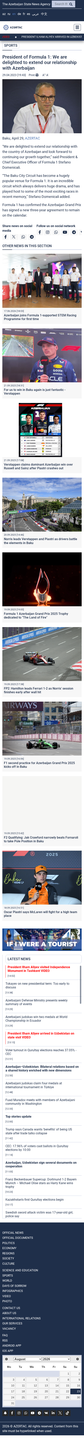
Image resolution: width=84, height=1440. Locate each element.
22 (67, 1391)
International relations (21, 1318)
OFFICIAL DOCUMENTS (17, 1238)
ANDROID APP (11, 1345)
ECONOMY (9, 1248)
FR (24, 14)
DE (19, 14)
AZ (4, 14)
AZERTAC (32, 138)
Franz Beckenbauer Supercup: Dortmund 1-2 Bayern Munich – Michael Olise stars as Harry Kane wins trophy (41, 1183)
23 (78, 1391)
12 (35, 1385)
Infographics (12, 1291)
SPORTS (10, 45)
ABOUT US (9, 1313)
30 (78, 1397)
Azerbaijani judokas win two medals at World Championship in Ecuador (36, 1018)
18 (23, 1391)
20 (46, 1391)
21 (57, 1391)
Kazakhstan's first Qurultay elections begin (34, 1199)
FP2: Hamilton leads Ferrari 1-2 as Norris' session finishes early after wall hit (38, 690)
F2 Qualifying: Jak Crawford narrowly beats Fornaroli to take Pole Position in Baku (41, 839)
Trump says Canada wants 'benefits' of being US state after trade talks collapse (38, 1131)
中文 (44, 14)
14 (57, 1385)
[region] (43, 1091)
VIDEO (6, 1296)
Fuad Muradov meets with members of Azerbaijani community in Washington (40, 1102)
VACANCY (9, 1328)
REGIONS (8, 1253)
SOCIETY (8, 1258)
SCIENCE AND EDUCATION (20, 1270)
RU (9, 14)
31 (12, 1403)
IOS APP (7, 1351)
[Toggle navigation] (76, 27)
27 (46, 1397)
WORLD (7, 1280)
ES (28, 14)
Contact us (11, 1308)
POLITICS (8, 1243)
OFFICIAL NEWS (12, 1233)
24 (12, 1397)
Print (32, 75)
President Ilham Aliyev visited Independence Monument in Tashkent (39, 969)
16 (78, 1385)
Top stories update (18, 1116)
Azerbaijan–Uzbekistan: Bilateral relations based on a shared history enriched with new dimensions (42, 1068)
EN (14, 14)
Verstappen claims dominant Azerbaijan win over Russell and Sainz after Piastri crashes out (38, 466)
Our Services (12, 1323)
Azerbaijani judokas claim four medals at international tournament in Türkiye (33, 1085)
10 (12, 1385)
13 (46, 1385)
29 (67, 1397)
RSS (5, 1340)
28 (57, 1397)
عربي (35, 14)
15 (67, 1385)
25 (23, 1397)
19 (35, 1391)
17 (12, 1391)
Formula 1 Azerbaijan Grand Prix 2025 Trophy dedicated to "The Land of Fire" (36, 615)
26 (35, 1397)
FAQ (5, 1335)
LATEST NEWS (19, 959)
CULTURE (8, 1263)
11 (23, 1385)
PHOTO (7, 1301)
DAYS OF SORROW (14, 1286)
